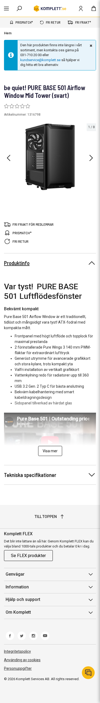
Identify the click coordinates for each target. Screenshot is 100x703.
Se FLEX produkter (28, 555)
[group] (50, 156)
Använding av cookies (22, 660)
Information (17, 586)
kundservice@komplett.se (40, 60)
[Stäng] (90, 45)
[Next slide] (91, 158)
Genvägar (15, 574)
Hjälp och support (23, 599)
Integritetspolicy (17, 651)
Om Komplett (18, 612)
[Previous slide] (8, 158)
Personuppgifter (18, 668)
